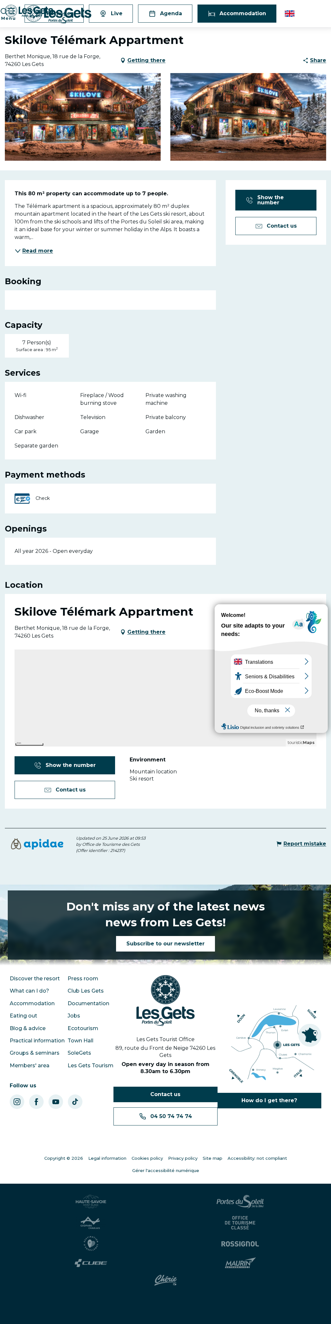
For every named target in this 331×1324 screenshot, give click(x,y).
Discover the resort (35, 978)
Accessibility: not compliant (257, 1158)
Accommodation (32, 1003)
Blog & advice (28, 1028)
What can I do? (29, 991)
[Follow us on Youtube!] (55, 1101)
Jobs (74, 1016)
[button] (290, 13)
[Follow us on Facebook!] (36, 1101)
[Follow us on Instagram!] (17, 1101)
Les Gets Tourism (90, 1065)
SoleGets (79, 1053)
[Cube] (91, 1263)
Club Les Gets (86, 991)
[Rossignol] (240, 1243)
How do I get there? (269, 1100)
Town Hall (80, 1041)
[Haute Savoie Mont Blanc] (91, 1201)
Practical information (37, 1041)
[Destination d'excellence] (91, 1243)
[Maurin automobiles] (240, 1262)
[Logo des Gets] (165, 1000)
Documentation (88, 1003)
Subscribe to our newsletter (165, 944)
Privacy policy (183, 1158)
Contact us (165, 1094)
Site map (212, 1158)
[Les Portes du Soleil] (240, 1201)
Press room (83, 978)
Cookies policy (147, 1158)
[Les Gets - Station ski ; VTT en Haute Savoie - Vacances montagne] (58, 14)
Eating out (23, 1016)
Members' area (29, 1065)
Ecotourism (83, 1028)
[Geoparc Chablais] (91, 1223)
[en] (290, 13)
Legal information (107, 1158)
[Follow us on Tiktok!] (75, 1101)
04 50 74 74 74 (171, 1116)
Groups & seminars (34, 1053)
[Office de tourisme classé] (240, 1223)
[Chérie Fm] (166, 1280)
